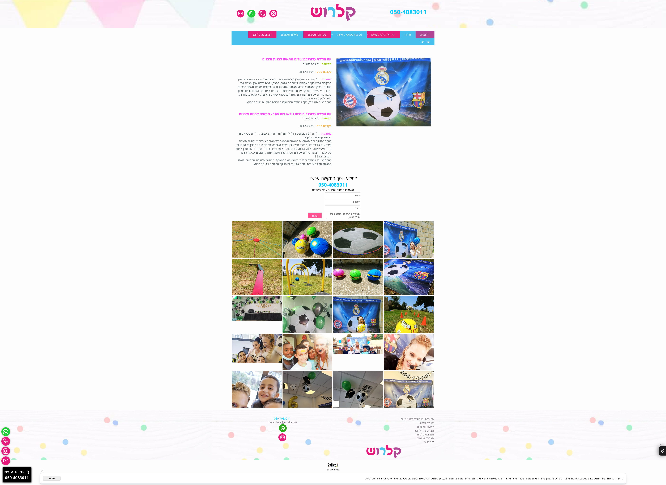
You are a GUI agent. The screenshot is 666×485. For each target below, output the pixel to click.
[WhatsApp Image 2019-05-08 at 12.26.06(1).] (308, 277)
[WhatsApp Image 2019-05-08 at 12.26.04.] (358, 239)
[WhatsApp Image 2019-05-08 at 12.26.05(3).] (409, 277)
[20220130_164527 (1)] (257, 314)
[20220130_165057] (409, 352)
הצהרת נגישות (425, 438)
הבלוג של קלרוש (262, 35)
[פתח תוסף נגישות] (662, 451)
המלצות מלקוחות (424, 434)
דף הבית (425, 35)
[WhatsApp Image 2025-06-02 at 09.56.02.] (308, 389)
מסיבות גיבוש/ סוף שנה (349, 35)
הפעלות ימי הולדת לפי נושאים (417, 419)
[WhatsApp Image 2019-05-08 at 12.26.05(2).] (257, 239)
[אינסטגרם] (5, 451)
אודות (408, 35)
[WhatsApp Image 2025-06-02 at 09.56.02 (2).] (409, 389)
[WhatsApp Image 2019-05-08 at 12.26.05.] (358, 277)
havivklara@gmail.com (282, 422)
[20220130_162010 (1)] (308, 314)
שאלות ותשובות (289, 35)
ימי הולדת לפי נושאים (383, 35)
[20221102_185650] (358, 352)
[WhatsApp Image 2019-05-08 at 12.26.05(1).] (308, 239)
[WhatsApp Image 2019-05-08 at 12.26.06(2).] (257, 277)
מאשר (52, 478)
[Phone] (5, 441)
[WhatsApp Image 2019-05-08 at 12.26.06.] (409, 314)
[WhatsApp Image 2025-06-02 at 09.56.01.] (257, 389)
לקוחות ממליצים (317, 35)
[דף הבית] (333, 12)
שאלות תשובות (425, 427)
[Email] (5, 460)
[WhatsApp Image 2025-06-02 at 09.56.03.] (257, 352)
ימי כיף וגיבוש (426, 423)
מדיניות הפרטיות (374, 478)
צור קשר (425, 41)
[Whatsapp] (5, 431)
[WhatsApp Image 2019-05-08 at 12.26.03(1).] (358, 314)
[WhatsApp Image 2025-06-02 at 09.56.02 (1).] (358, 389)
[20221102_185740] (308, 352)
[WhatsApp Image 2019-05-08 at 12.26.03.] (409, 239)
